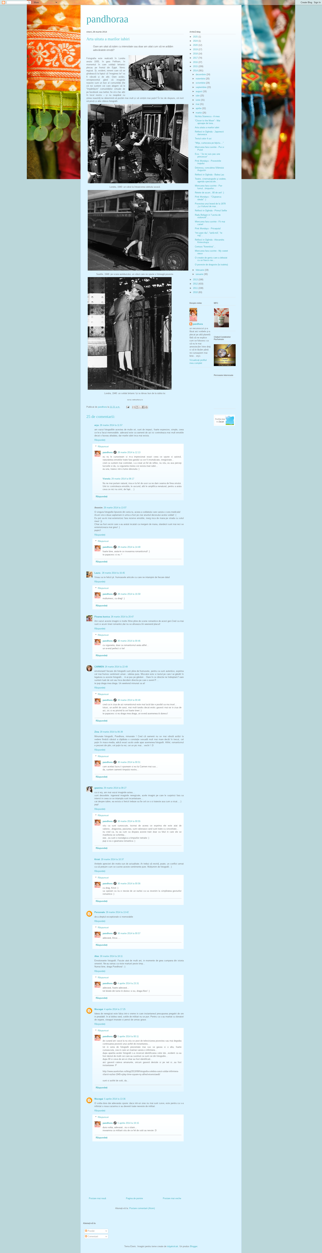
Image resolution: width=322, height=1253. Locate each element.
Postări (91, 1231)
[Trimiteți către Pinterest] (146, 407)
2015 (195, 66)
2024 (195, 41)
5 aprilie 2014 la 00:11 (128, 1036)
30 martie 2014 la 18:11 (111, 956)
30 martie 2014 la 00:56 (129, 883)
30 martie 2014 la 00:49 (129, 700)
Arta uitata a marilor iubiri (207, 127)
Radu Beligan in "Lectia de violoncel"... (208, 216)
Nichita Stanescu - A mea (207, 116)
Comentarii (92, 1236)
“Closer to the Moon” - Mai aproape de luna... (207, 122)
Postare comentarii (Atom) (142, 1208)
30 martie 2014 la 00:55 (129, 821)
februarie (200, 270)
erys (96, 425)
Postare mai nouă (97, 1198)
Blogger (193, 1246)
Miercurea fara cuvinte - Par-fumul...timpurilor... (209, 187)
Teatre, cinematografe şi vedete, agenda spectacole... (210, 180)
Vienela (106, 478)
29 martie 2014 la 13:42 (117, 912)
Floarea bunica (102, 616)
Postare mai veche (172, 1198)
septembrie (201, 87)
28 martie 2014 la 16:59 (129, 594)
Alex (96, 956)
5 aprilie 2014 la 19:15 (128, 1123)
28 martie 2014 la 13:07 (115, 507)
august (199, 91)
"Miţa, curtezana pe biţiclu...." (209, 143)
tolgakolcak (172, 1246)
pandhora (108, 452)
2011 (195, 288)
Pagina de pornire (134, 1198)
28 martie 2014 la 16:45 (113, 573)
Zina (96, 732)
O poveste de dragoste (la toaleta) (211, 264)
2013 (195, 279)
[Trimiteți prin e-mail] (133, 407)
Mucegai (98, 1009)
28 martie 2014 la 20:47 (122, 616)
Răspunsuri (103, 446)
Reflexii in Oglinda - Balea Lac (209, 174)
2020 (195, 45)
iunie (198, 100)
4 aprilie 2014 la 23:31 (128, 983)
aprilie (199, 108)
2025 (195, 36)
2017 (195, 58)
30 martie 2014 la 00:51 (129, 762)
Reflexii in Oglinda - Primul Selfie (211, 210)
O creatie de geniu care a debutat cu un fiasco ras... (211, 259)
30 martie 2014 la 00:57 (129, 933)
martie (199, 112)
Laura (97, 573)
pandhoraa (107, 19)
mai (198, 104)
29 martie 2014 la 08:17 (122, 478)
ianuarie (200, 274)
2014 (195, 70)
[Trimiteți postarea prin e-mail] (127, 407)
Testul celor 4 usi (203, 138)
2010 (195, 292)
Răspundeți (99, 440)
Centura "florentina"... (205, 246)
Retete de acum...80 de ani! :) (209, 192)
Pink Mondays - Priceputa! (208, 228)
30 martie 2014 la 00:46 (129, 641)
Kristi (97, 859)
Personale (99, 912)
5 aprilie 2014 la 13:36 (114, 1099)
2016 (195, 62)
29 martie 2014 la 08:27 (115, 788)
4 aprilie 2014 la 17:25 (114, 1009)
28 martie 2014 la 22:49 (116, 666)
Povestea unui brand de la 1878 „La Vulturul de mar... (210, 205)
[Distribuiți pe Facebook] (143, 407)
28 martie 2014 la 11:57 (111, 425)
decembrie (201, 74)
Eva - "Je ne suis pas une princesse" (207, 155)
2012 (195, 283)
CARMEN (99, 666)
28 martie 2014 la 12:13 (129, 452)
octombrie (201, 83)
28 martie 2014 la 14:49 (129, 547)
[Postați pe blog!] (137, 407)
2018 (195, 53)
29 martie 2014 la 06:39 (111, 732)
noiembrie (201, 78)
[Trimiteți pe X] (140, 407)
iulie (198, 95)
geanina (98, 788)
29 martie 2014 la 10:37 (112, 859)
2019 (195, 49)
